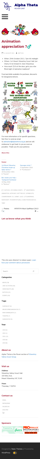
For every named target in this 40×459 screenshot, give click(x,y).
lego (21, 197)
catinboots (30, 193)
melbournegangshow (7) (11, 309)
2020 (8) (4, 340)
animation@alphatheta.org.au (14, 141)
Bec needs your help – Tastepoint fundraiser (9, 179)
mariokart (5, 200)
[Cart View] (3, 413)
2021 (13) (5, 336)
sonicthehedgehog (29, 200)
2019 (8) (4, 343)
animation (5, 193)
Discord (5, 410)
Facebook (5, 406)
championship (6, 197)
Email (4, 400)
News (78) (5, 282)
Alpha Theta (26, 5)
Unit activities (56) (8, 286)
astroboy (13, 193)
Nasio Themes (17, 449)
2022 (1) (4, 333)
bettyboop (21, 193)
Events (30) (6, 295)
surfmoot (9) (7, 306)
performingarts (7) (9, 313)
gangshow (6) (7, 319)
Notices (7, 190)
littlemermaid (29, 197)
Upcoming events (16, 190)
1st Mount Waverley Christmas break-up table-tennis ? (8, 167)
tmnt (3, 203)
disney (17, 197)
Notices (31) (6, 292)
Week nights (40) (8, 289)
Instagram (6, 403)
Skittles (20, 53)
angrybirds (30, 190)
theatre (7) (6, 316)
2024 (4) (4, 330)
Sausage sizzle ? (25, 165)
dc (13, 197)
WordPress (6, 453)
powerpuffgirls (15, 200)
